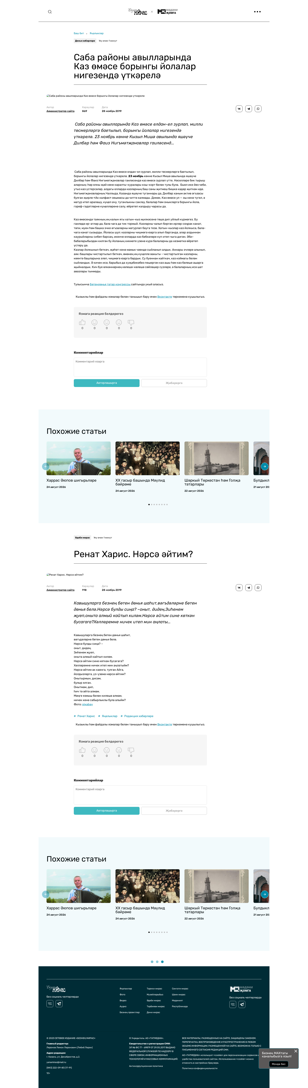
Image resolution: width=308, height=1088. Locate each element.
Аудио (123, 1006)
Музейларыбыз (155, 994)
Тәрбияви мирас (156, 1006)
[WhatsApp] (258, 108)
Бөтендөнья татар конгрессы (110, 284)
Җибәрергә (174, 383)
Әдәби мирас (82, 537)
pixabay (87, 704)
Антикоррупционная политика (146, 1066)
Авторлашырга (106, 383)
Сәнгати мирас (180, 988)
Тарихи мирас (154, 988)
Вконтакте (164, 296)
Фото (122, 994)
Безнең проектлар (130, 1012)
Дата (112, 109)
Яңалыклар (97, 33)
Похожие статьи (76, 431)
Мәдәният (177, 1000)
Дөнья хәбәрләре (85, 40)
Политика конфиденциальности (200, 1068)
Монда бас (279, 1064)
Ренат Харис (84, 716)
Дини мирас (153, 1012)
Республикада (180, 1006)
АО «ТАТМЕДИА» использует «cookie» (202, 1055)
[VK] (50, 1003)
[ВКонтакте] (239, 108)
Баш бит (79, 33)
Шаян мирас (178, 994)
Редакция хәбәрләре (137, 716)
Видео (123, 1000)
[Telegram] (248, 108)
